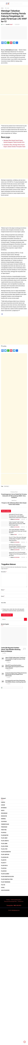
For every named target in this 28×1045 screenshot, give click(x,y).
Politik (3, 884)
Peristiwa (3, 829)
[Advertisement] (14, 79)
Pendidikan (4, 827)
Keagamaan (4, 813)
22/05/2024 (17, 24)
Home (2, 8)
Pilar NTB (3, 860)
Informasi (4, 807)
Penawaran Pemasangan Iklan (10, 901)
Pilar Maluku (4, 857)
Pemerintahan (5, 824)
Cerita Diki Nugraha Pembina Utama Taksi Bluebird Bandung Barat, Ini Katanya (10, 649)
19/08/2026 (23, 542)
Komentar (4, 571)
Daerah (3, 802)
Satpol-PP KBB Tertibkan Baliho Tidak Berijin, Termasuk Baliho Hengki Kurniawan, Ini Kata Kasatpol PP (15, 659)
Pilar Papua (4, 865)
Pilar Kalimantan (6, 851)
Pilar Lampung (5, 854)
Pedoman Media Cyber (15, 899)
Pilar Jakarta (5, 840)
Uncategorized (5, 890)
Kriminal (3, 818)
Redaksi (8, 899)
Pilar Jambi (4, 843)
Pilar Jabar (7, 8)
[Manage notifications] (24, 1042)
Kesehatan (4, 816)
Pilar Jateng (4, 846)
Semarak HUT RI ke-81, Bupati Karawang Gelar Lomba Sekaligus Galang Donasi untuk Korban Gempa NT (18, 516)
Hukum (3, 805)
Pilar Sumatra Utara (7, 879)
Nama (3, 589)
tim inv (15, 534)
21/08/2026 (23, 519)
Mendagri (6, 486)
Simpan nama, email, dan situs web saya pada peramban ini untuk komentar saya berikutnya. (13, 610)
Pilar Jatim (4, 849)
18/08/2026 (23, 549)
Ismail (11, 24)
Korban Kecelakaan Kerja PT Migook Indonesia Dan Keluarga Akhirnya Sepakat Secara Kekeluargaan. (16, 674)
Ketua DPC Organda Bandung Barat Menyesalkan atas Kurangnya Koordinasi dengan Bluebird (14, 667)
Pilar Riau (3, 868)
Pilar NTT (3, 862)
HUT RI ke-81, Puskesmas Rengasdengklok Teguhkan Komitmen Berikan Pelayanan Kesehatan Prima (17, 546)
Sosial (3, 887)
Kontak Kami (20, 901)
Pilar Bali (3, 832)
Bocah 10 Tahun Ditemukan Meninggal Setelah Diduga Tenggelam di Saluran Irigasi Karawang (17, 539)
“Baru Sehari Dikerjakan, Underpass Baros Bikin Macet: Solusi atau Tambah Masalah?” (17, 531)
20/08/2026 (20, 534)
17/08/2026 (23, 557)
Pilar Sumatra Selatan (7, 876)
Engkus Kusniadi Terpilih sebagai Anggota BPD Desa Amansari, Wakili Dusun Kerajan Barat (17, 523)
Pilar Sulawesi (5, 873)
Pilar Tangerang (5, 882)
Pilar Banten (4, 835)
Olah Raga (4, 821)
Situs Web (3, 602)
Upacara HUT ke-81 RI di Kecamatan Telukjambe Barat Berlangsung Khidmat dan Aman (18, 554)
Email (3, 596)
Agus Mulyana (16, 519)
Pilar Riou (4, 871)
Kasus (2, 810)
